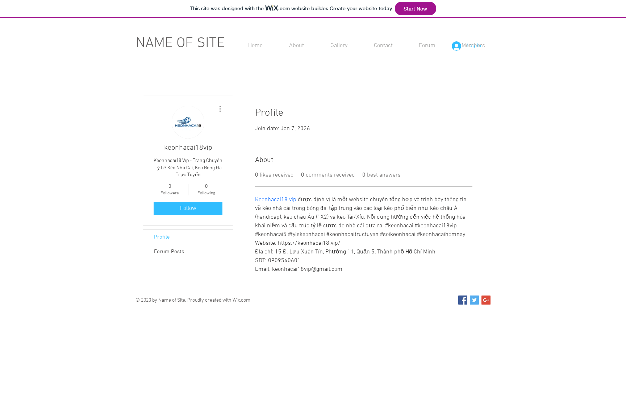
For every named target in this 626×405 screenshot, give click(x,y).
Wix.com (241, 300)
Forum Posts (169, 251)
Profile (162, 237)
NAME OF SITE (180, 43)
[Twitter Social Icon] (474, 300)
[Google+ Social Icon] (486, 300)
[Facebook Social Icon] (462, 300)
